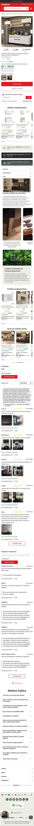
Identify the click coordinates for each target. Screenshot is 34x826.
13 (24, 45)
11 (21, 45)
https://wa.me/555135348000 (17, 619)
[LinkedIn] (20, 799)
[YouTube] (13, 799)
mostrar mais (17, 676)
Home (2, 13)
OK (29, 97)
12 (22, 45)
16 (28, 45)
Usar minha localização (11, 101)
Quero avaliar (9, 376)
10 (19, 45)
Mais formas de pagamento (7, 70)
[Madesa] (5, 4)
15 (27, 45)
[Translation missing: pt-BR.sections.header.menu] (2, 8)
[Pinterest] (17, 799)
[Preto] (9, 77)
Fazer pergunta (9, 562)
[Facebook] (10, 799)
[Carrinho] (31, 8)
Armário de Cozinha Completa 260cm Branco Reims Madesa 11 (19, 13)
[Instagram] (7, 799)
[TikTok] (27, 799)
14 (25, 45)
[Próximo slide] (32, 31)
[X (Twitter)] (23, 799)
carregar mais (17, 543)
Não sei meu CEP (27, 101)
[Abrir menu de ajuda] (31, 817)
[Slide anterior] (2, 31)
